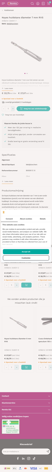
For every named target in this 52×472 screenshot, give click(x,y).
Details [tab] (43, 219)
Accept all (26, 252)
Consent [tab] (9, 219)
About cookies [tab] (26, 219)
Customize (26, 258)
